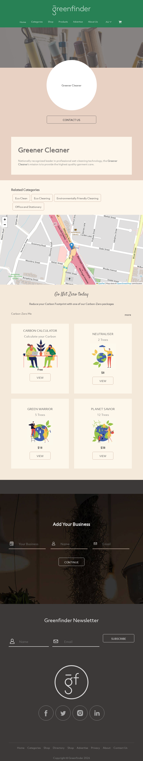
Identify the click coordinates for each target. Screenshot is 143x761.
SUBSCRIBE (118, 638)
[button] (71, 246)
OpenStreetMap (124, 283)
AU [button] (108, 21)
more (128, 314)
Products (63, 21)
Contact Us (120, 747)
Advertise (78, 21)
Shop (50, 21)
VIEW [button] (40, 377)
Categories (37, 21)
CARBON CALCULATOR (40, 331)
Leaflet (101, 283)
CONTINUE (71, 562)
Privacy (95, 747)
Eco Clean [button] (21, 198)
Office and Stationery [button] (28, 207)
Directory (59, 747)
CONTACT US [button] (71, 120)
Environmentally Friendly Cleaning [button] (77, 198)
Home (23, 22)
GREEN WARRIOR (40, 409)
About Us (93, 21)
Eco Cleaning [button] (42, 198)
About (107, 747)
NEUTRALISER (102, 334)
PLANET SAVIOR (103, 409)
